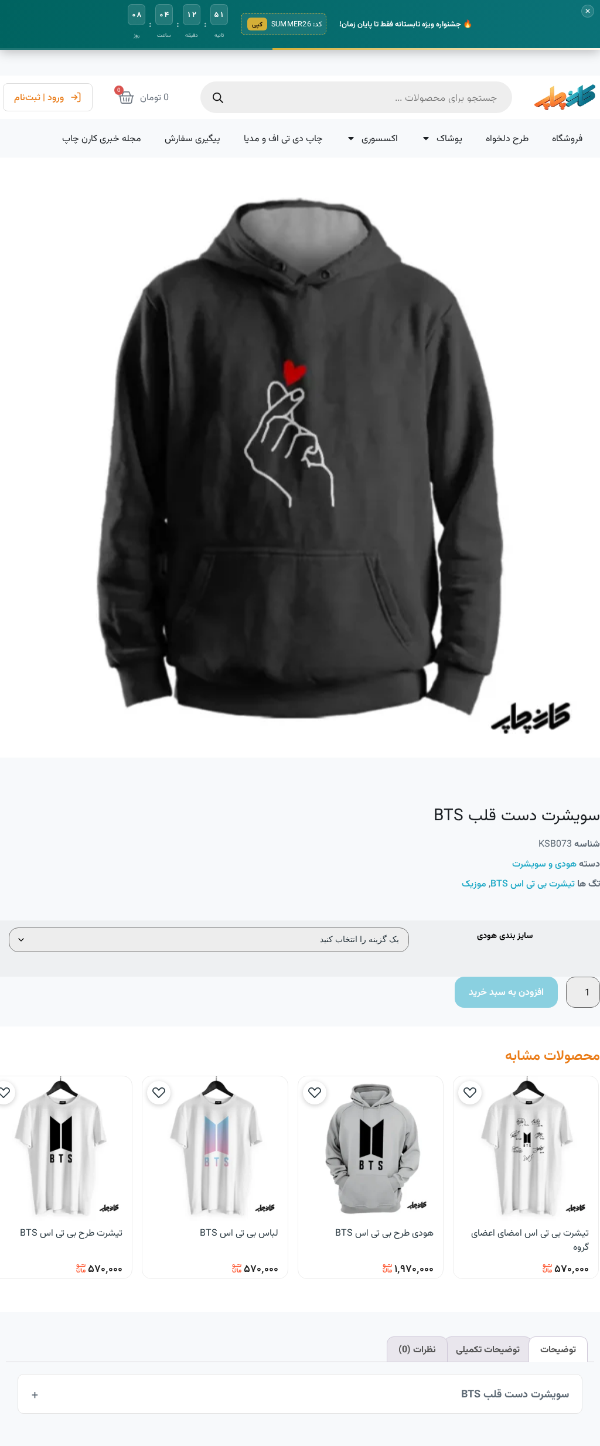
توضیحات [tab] (558, 1349)
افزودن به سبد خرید (506, 992)
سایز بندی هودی (505, 936)
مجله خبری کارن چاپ (101, 138)
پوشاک (449, 138)
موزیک (474, 883)
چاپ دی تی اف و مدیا (283, 138)
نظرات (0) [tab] (417, 1349)
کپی (257, 24)
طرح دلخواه (507, 138)
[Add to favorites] (470, 1092)
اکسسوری (380, 138)
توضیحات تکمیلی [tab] (488, 1349)
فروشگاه (567, 138)
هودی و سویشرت (544, 863)
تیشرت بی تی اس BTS (532, 883)
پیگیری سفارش (192, 138)
